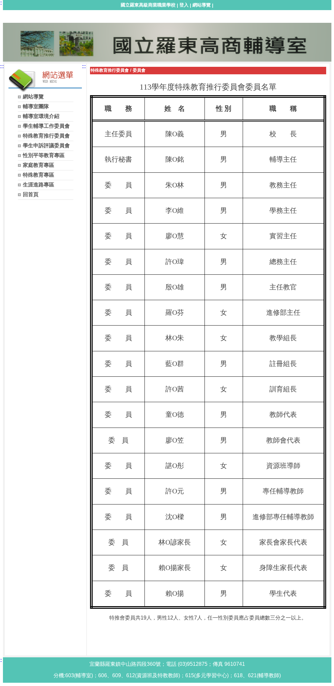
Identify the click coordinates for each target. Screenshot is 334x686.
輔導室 (14, 21)
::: (2, 66)
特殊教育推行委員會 (110, 70)
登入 (184, 4)
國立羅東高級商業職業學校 (148, 4)
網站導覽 (201, 4)
